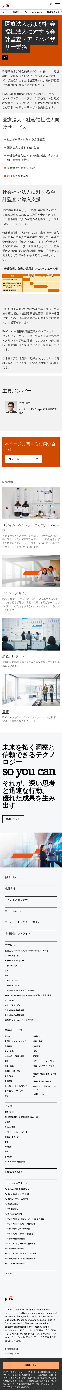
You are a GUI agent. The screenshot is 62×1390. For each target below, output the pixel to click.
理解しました (31, 1365)
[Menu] (57, 4)
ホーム (5, 12)
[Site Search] (51, 4)
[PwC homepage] (6, 5)
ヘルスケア (37, 12)
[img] (5, 57)
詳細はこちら (13, 819)
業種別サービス (20, 12)
